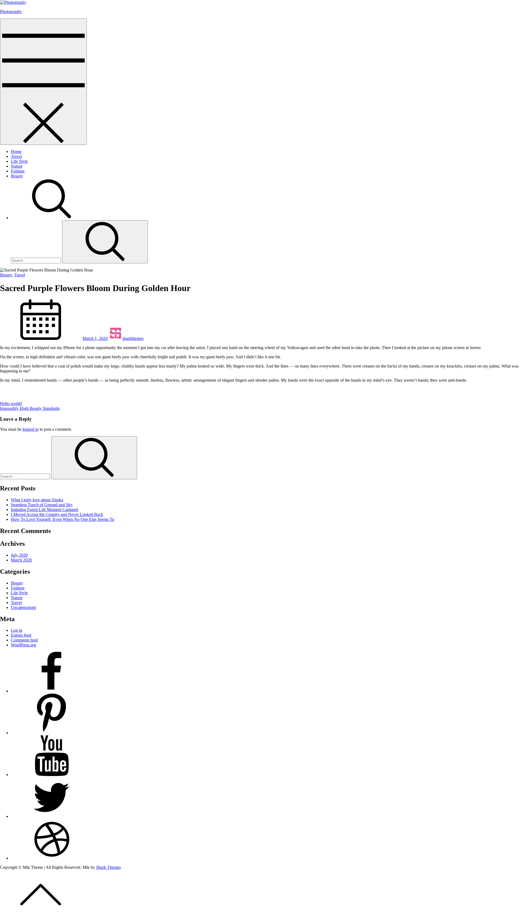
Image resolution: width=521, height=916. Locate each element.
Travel (16, 156)
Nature (17, 166)
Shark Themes (108, 867)
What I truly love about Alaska (37, 499)
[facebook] (51, 691)
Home (16, 151)
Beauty (17, 176)
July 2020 (19, 555)
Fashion (17, 171)
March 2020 (21, 560)
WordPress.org (23, 645)
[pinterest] (51, 732)
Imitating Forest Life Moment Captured (44, 509)
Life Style (19, 161)
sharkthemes (133, 338)
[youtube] (51, 774)
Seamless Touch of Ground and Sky (42, 504)
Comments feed (24, 640)
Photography (11, 11)
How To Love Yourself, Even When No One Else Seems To (62, 519)
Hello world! (11, 403)
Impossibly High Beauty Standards (30, 408)
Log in (16, 630)
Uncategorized (23, 607)
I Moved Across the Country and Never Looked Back (57, 514)
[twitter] (51, 816)
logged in (31, 429)
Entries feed (21, 635)
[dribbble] (51, 858)
